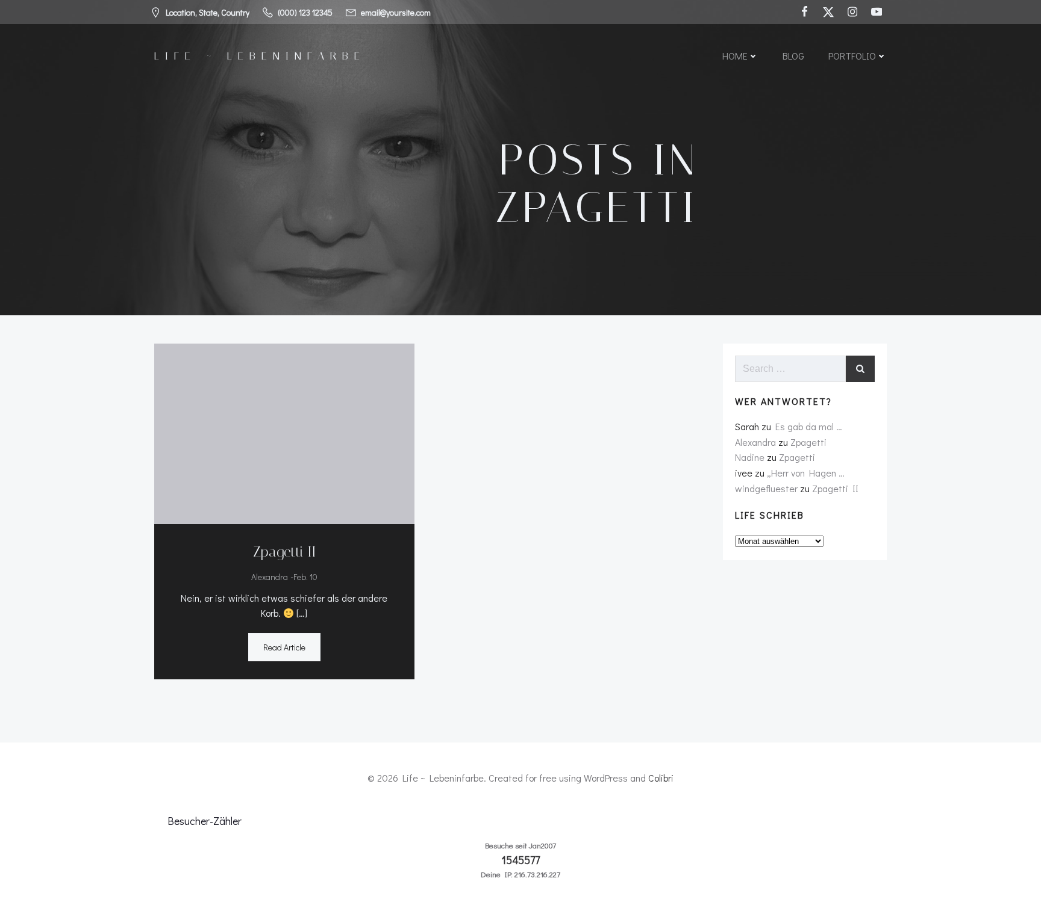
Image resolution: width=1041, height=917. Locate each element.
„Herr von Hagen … (806, 472)
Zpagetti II (835, 488)
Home (735, 55)
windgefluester (766, 488)
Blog (793, 55)
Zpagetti (808, 442)
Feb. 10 (305, 576)
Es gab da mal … (808, 426)
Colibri (661, 777)
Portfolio (852, 55)
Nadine (749, 457)
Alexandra (269, 576)
